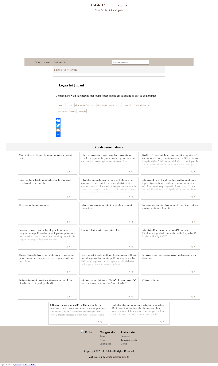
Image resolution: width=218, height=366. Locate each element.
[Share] (109, 134)
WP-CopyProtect (29, 364)
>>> (69, 171)
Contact (124, 343)
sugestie (82, 110)
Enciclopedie (60, 62)
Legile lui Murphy (65, 69)
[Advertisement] (109, 36)
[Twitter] (109, 125)
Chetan (18, 364)
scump (73, 110)
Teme (37, 62)
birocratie (61, 105)
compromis (127, 105)
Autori (47, 62)
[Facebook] (109, 120)
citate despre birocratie (84, 105)
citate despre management (108, 105)
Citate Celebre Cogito (117, 356)
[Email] (109, 130)
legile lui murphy (142, 105)
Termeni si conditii (129, 339)
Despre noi (125, 336)
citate (70, 105)
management (62, 110)
